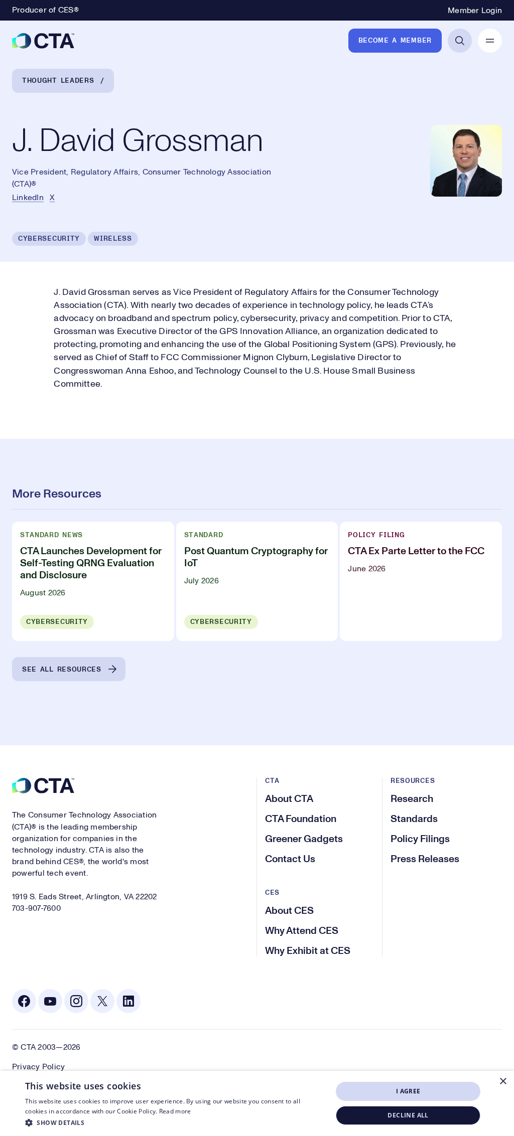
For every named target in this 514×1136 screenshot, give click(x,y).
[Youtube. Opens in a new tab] (50, 1001)
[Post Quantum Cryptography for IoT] (257, 581)
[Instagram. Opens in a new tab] (76, 1001)
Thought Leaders (58, 80)
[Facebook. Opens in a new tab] (24, 1001)
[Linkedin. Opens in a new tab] (128, 1001)
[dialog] (257, 1103)
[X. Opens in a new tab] (102, 1001)
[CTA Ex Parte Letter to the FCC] (421, 581)
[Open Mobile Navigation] (490, 41)
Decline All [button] (408, 1115)
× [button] (502, 1081)
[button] (174, 1122)
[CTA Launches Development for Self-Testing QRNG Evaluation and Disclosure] (93, 581)
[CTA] (43, 41)
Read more (175, 1111)
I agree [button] (408, 1091)
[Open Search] (460, 41)
